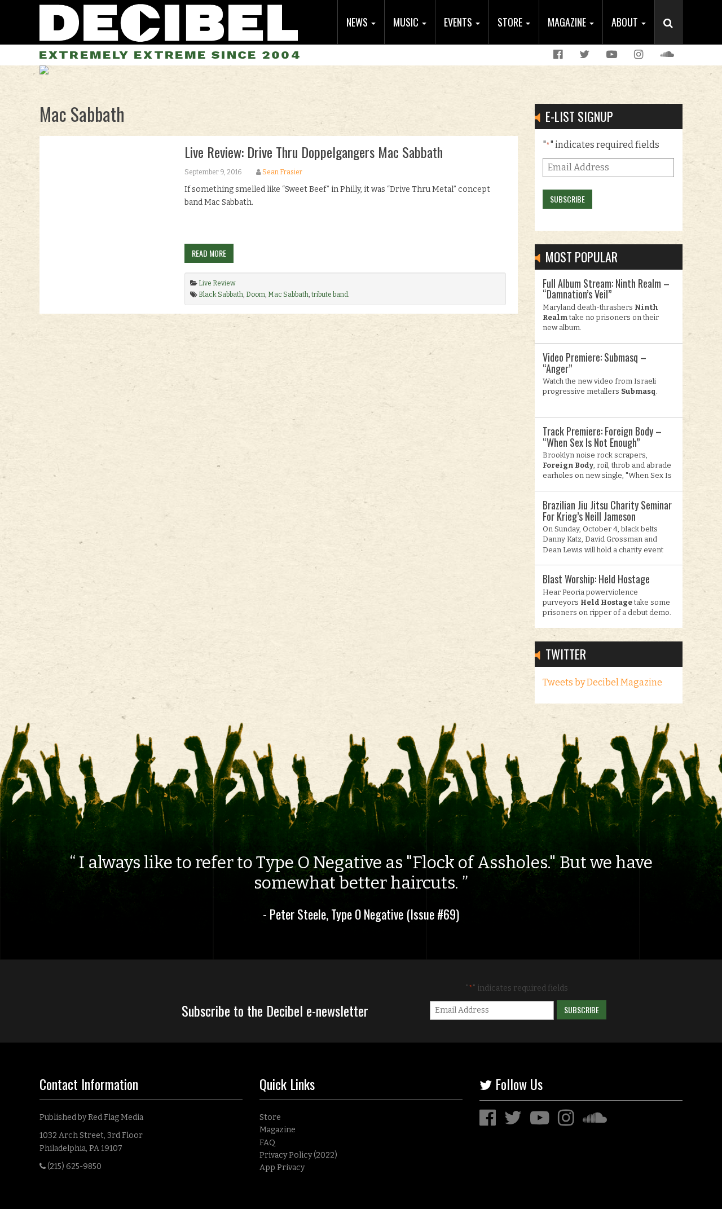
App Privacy (282, 1167)
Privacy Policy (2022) (298, 1155)
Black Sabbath (221, 294)
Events (459, 22)
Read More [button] (209, 253)
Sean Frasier (282, 172)
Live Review (217, 283)
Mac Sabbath (288, 294)
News (358, 22)
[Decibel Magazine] (168, 21)
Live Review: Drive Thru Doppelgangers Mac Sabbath (313, 152)
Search (673, 34)
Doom (255, 294)
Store (511, 22)
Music (407, 22)
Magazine (568, 22)
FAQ (267, 1143)
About (625, 22)
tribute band (329, 294)
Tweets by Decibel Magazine (602, 682)
